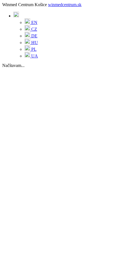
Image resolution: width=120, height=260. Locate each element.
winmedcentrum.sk (64, 4)
